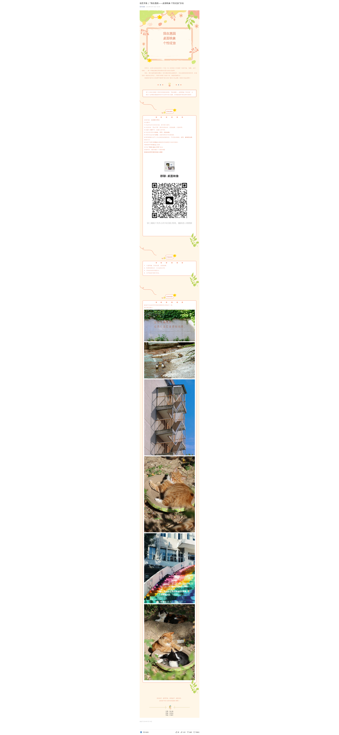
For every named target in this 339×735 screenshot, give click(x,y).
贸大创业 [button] (142, 7)
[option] (146, 721)
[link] (146, 732)
